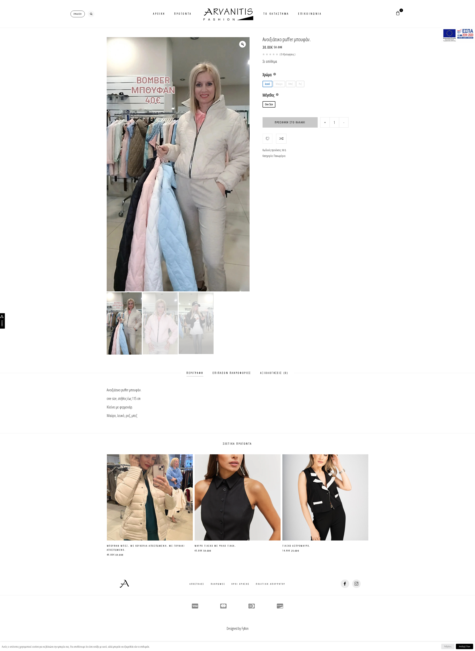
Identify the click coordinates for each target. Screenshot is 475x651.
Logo (228, 14)
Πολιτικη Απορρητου (270, 583)
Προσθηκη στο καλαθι (290, 122)
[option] (178, 164)
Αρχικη (159, 13)
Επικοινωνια (310, 13)
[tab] (194, 372)
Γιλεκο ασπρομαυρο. (209, 545)
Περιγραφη (194, 373)
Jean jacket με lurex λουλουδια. (306, 545)
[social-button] (345, 583)
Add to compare (281, 139)
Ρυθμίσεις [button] (447, 646)
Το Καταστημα (276, 13)
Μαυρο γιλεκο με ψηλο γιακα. (127, 545)
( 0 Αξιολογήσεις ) (287, 54)
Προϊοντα (183, 13)
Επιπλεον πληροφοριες (232, 373)
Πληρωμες (218, 583)
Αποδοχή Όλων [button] (464, 646)
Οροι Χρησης (241, 583)
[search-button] (91, 14)
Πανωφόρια (279, 156)
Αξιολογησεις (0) (274, 373)
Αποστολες (197, 583)
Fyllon (245, 628)
